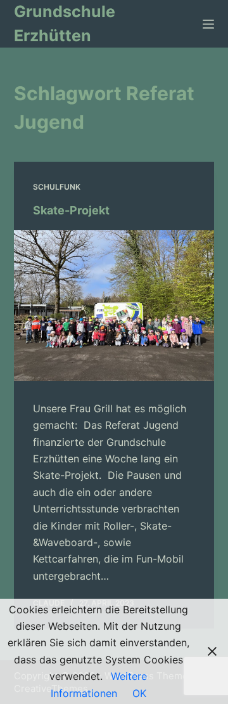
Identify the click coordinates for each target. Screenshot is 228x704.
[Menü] (208, 24)
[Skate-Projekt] (114, 305)
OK (139, 693)
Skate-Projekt (71, 210)
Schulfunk (56, 187)
